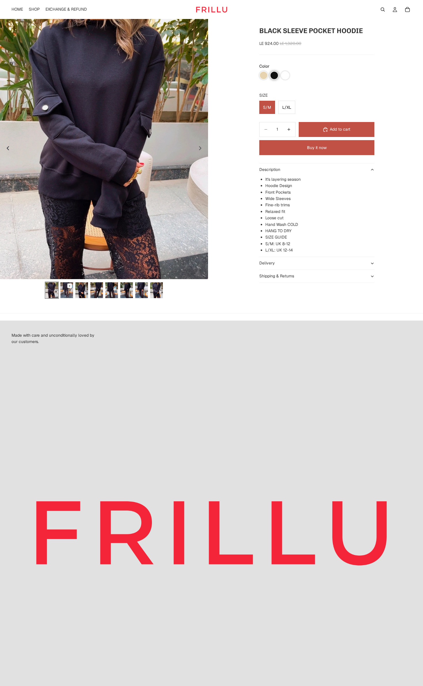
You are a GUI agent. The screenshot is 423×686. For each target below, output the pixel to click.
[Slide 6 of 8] (126, 290)
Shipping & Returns (276, 276)
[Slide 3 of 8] (81, 290)
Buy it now (317, 147)
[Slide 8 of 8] (156, 290)
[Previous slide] (6, 149)
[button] (263, 75)
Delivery (267, 263)
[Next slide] (201, 149)
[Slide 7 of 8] (141, 290)
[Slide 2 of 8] (66, 290)
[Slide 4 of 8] (96, 290)
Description (269, 169)
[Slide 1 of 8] (51, 290)
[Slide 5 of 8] (111, 290)
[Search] (382, 9)
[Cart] (407, 9)
